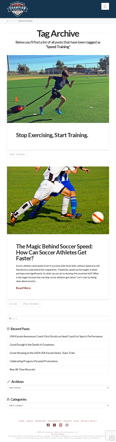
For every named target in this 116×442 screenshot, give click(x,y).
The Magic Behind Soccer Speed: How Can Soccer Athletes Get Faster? (54, 252)
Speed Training (17, 154)
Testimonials (55, 421)
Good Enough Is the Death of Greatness (32, 344)
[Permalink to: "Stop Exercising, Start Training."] (58, 89)
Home (22, 421)
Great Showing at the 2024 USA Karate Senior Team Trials (42, 353)
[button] (105, 6)
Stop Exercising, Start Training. (52, 135)
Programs (40, 421)
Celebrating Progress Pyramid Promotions (34, 361)
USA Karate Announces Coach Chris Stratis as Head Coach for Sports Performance (56, 336)
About (30, 421)
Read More (23, 288)
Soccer (13, 304)
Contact (68, 421)
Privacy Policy (89, 421)
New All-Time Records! (22, 369)
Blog (76, 421)
